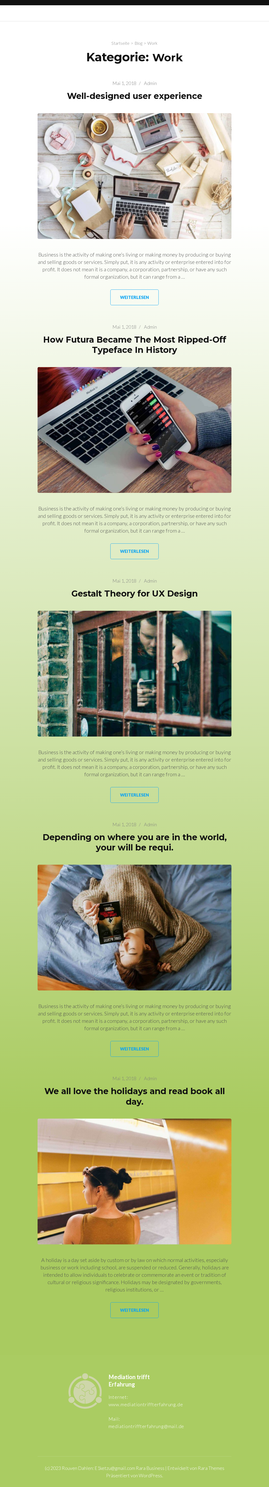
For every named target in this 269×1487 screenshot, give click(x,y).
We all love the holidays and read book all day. (134, 1096)
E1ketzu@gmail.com (115, 1468)
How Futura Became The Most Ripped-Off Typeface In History (134, 344)
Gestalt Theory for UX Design (134, 593)
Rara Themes (211, 1468)
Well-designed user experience (134, 96)
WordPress (150, 1475)
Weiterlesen (134, 297)
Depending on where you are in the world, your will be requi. (135, 842)
